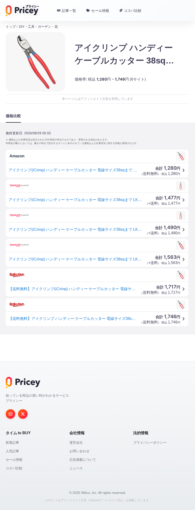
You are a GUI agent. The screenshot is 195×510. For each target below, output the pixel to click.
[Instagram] (10, 414)
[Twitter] (23, 414)
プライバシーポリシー (149, 442)
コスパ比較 (14, 468)
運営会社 (76, 442)
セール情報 (14, 460)
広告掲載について (82, 460)
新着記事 (12, 442)
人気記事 (12, 451)
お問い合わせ (79, 451)
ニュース (76, 468)
